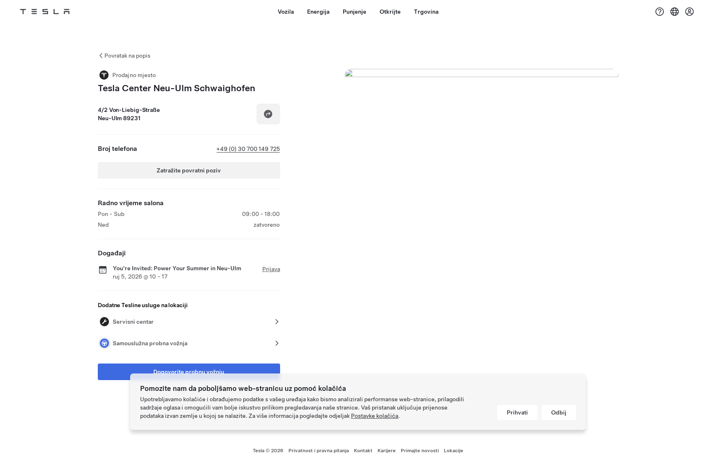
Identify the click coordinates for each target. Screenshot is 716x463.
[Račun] (689, 11)
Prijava (271, 269)
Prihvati (517, 412)
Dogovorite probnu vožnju (188, 371)
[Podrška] (659, 11)
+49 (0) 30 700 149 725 (248, 148)
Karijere (386, 450)
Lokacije (453, 450)
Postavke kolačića (374, 415)
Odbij (558, 412)
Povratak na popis (127, 55)
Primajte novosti (420, 450)
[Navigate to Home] (44, 12)
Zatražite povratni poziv (189, 170)
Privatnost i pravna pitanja (318, 450)
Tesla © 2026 (268, 450)
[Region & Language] (674, 11)
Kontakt (363, 450)
